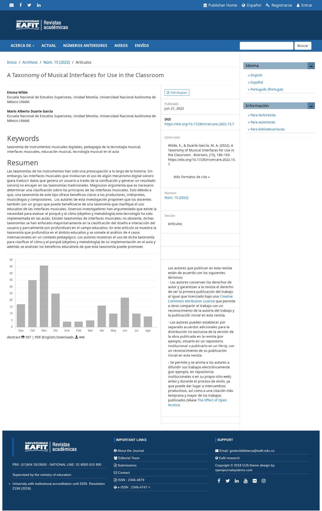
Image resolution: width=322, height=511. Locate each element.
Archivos (30, 62)
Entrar (306, 5)
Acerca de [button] (21, 45)
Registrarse (281, 5)
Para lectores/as (263, 115)
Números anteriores (85, 45)
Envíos (142, 45)
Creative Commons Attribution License (200, 298)
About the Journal (130, 451)
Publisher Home (222, 5)
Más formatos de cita (191, 176)
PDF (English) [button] (178, 92)
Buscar (302, 45)
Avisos (121, 45)
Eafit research (229, 458)
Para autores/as (262, 122)
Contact (124, 472)
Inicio (12, 62)
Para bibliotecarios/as (267, 129)
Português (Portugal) (266, 89)
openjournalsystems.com (233, 470)
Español (253, 5)
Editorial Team (129, 458)
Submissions (127, 465)
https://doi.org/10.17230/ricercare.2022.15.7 (199, 124)
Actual (48, 45)
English (256, 75)
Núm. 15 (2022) (56, 62)
